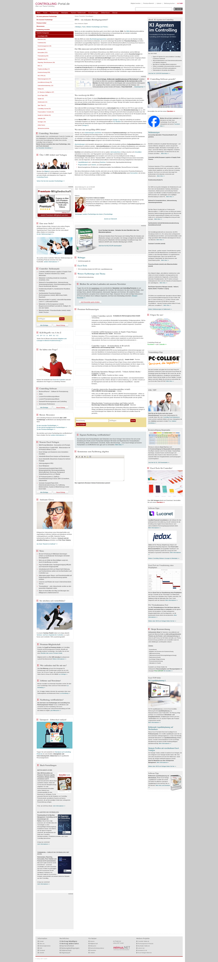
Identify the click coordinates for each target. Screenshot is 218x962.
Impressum (65, 953)
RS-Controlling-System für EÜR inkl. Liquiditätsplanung (95, 269)
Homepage (78, 214)
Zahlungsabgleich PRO (46, 463)
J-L (47, 335)
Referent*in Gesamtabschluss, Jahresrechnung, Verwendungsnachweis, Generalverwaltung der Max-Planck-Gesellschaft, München (55, 284)
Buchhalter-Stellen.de (144, 946)
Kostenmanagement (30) (44, 46)
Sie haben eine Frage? (49, 349)
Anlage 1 (116, 119)
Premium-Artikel (41, 23)
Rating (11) (41, 88)
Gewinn (93, 165)
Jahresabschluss (115, 152)
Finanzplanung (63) (43, 56)
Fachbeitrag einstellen (43, 29)
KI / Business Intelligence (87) (46, 92)
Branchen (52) (42, 39)
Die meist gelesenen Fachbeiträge (47, 16)
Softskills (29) (41, 118)
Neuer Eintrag (60, 325)
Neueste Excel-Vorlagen (49, 442)
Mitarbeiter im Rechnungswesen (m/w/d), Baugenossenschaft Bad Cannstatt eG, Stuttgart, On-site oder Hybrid (55, 306)
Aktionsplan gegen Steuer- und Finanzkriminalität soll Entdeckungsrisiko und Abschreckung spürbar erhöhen (55, 577)
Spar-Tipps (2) (42, 105)
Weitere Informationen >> (59, 659)
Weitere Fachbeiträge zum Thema (97, 27)
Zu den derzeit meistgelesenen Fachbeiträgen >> (52, 427)
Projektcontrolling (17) (44, 69)
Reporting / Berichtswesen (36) (46, 62)
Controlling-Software (48, 388)
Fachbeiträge (54, 13)
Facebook (42, 950)
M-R (50, 335)
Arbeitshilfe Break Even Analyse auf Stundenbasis (54, 456)
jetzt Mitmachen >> (56, 710)
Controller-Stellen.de (143, 941)
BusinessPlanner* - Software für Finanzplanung (53, 391)
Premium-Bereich (148, 3)
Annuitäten (138, 152)
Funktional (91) (42, 42)
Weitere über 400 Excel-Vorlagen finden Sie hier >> (162, 621)
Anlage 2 (85, 125)
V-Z (57, 335)
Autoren (159, 3)
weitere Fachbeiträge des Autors (93, 214)
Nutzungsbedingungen (70, 948)
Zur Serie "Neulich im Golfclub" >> (47, 544)
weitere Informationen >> (51, 262)
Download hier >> (139, 87)
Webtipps (78, 27)
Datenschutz (66, 950)
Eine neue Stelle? (47, 223)
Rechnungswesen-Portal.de (145, 943)
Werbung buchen (169, 3)
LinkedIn (41, 952)
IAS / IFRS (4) (41, 75)
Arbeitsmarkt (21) (42, 102)
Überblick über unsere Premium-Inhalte (51, 653)
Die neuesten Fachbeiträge (45, 19)
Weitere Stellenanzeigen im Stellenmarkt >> (160, 309)
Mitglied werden (136, 3)
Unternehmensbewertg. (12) (45, 85)
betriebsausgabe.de (84, 261)
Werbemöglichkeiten (45, 946)
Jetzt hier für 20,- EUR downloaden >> (158, 462)
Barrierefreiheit (67, 946)
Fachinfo (82, 16)
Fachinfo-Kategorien (43, 33)
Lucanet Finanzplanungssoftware (49, 399)
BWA (127, 31)
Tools (83, 27)
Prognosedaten (83, 165)
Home (76, 16)
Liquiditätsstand (83, 162)
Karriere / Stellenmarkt (78, 13)
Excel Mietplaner (44, 466)
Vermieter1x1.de (142, 950)
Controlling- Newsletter (48, 133)
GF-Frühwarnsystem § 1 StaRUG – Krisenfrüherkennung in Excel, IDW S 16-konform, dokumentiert (54, 478)
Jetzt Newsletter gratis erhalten (90, 302)
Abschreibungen (80, 144)
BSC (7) (40, 65)
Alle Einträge (44, 325)
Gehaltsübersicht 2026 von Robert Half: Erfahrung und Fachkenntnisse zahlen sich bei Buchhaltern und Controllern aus (55, 571)
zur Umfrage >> (63, 674)
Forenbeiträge (108, 214)
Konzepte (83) (42, 49)
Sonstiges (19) (42, 121)
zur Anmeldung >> (65, 693)
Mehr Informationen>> (163, 762)
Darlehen (103, 162)
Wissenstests (41, 26)
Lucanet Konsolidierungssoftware (49, 396)
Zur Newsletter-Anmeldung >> (44, 148)
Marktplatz (64, 13)
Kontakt (41, 941)
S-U (54, 335)
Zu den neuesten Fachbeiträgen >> (47, 425)
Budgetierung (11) (42, 59)
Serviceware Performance (47, 404)
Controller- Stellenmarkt (49, 268)
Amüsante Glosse (47, 499)
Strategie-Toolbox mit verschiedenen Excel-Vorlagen (163, 749)
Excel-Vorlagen (93, 13)
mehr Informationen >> (59, 806)
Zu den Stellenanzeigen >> (45, 234)
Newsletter (93, 950)
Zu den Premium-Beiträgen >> (46, 429)
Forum (45, 13)
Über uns (42, 943)
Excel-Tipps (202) (43, 95)
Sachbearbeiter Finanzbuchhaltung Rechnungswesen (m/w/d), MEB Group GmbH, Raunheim (53, 295)
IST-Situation (117, 121)
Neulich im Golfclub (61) (44, 115)
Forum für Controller (59, 379)
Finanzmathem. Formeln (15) (46, 112)
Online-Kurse (105, 13)
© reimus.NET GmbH (41, 958)
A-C (38, 335)
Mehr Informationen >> (154, 527)
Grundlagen (89, 16)
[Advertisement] (54, 912)
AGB (40, 948)
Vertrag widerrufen (70, 943)
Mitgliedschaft (94, 943)
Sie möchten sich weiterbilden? (52, 600)
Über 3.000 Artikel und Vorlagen (53, 154)
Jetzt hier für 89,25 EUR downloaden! (110, 246)
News (38, 13)
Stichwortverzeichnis (43, 128)
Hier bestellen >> (168, 670)
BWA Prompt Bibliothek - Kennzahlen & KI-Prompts (54, 445)
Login (181, 3)
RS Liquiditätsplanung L (157, 680)
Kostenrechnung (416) (44, 72)
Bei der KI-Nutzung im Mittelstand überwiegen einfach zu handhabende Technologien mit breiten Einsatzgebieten (54, 556)
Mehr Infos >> (119, 445)
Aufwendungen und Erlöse (93, 132)
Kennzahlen (134, 173)
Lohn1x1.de (141, 948)
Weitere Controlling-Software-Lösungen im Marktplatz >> (163, 558)
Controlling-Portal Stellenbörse (171, 417)
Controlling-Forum (42, 177)
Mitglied (46, 171)
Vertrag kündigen (69, 941)
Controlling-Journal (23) (44, 108)
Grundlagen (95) (42, 36)
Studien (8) (41, 98)
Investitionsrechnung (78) (45, 82)
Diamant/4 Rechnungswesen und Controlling (53, 401)
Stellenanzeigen (154, 132)
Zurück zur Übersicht (110, 219)
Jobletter (92, 952)
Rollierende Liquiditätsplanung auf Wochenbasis (160, 728)
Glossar (114, 13)
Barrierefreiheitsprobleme (97, 948)
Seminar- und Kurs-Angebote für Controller (50, 635)
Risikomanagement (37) (44, 79)
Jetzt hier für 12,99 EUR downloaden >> (159, 73)
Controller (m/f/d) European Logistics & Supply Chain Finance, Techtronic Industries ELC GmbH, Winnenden (55, 273)
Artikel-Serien (41, 125)
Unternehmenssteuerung (86, 277)
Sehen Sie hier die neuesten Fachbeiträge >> (51, 181)
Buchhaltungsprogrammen (98, 39)
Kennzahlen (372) (42, 52)
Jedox (41, 394)
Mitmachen (93, 946)
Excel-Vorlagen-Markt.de (145, 952)
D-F (41, 335)
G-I (44, 335)
